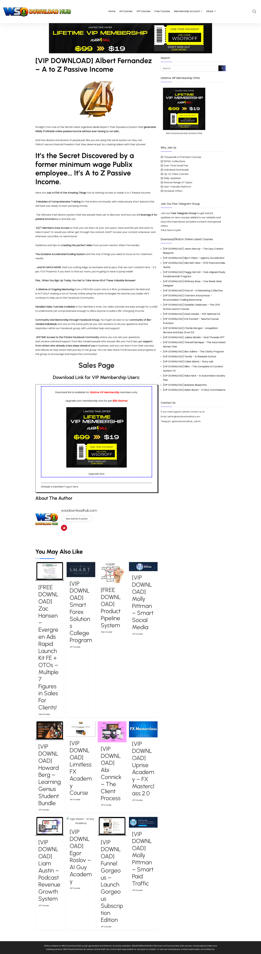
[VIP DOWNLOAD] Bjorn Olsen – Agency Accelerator (194, 258)
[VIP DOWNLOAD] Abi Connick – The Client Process (111, 773)
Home (111, 11)
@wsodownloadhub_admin (186, 421)
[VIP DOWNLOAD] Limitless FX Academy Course (81, 768)
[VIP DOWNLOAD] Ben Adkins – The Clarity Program (193, 351)
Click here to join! (171, 230)
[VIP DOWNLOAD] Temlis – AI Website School (189, 356)
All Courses (125, 11)
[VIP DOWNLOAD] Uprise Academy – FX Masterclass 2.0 (143, 768)
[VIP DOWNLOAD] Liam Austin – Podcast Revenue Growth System (49, 870)
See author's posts (77, 518)
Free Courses (162, 11)
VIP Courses (143, 11)
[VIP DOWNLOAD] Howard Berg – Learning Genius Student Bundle (49, 774)
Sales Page (96, 365)
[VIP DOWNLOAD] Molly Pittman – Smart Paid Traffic (142, 859)
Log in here (71, 486)
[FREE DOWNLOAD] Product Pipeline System (111, 607)
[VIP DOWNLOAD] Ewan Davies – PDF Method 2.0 (191, 314)
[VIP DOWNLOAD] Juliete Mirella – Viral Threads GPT (194, 337)
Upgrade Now (96, 474)
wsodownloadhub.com (79, 510)
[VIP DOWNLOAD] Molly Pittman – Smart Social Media (142, 602)
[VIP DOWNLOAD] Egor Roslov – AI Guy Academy (81, 856)
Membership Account (187, 11)
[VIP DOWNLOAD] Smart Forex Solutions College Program (81, 612)
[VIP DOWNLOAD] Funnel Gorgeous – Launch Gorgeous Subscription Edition (112, 881)
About (209, 11)
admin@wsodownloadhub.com (183, 416)
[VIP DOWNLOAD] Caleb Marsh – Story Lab (188, 361)
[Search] (222, 68)
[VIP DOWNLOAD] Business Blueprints (185, 385)
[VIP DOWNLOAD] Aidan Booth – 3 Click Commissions (194, 390)
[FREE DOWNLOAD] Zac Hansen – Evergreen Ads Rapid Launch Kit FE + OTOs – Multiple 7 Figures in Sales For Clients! (48, 647)
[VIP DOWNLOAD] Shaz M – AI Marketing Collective (193, 290)
